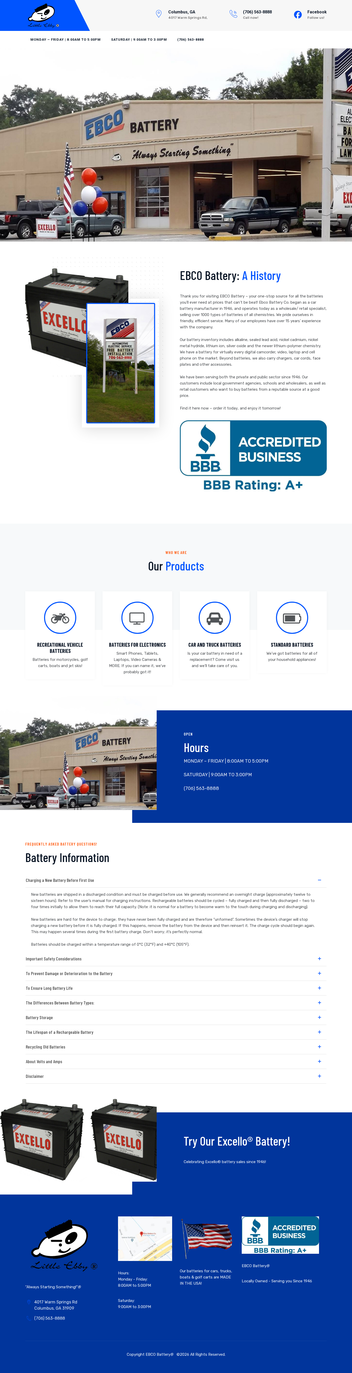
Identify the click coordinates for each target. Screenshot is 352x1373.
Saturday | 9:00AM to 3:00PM (139, 39)
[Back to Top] (341, 1364)
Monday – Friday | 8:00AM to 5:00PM (65, 39)
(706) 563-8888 (257, 12)
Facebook (317, 12)
